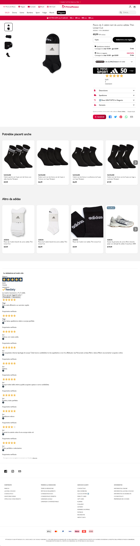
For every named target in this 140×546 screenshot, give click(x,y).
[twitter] (115, 117)
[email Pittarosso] (20, 471)
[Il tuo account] (130, 7)
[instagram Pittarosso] (12, 471)
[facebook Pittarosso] (6, 471)
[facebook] (110, 117)
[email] (131, 117)
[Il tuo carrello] (134, 7)
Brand (119, 111)
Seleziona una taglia (124, 40)
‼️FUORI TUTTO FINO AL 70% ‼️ (70, 2)
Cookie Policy (118, 496)
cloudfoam (111, 208)
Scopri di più (131, 111)
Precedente (6, 297)
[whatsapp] (126, 117)
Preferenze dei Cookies (121, 499)
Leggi (131, 70)
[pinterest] (121, 117)
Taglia (97, 40)
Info (132, 48)
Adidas (123, 111)
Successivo (16, 297)
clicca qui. (34, 458)
